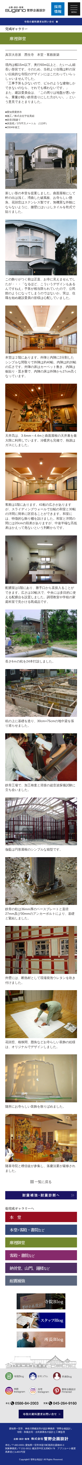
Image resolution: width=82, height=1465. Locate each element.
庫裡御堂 (17, 1242)
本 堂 (15, 1217)
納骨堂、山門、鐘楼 (30, 1268)
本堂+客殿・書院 (27, 1230)
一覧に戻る (43, 1182)
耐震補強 (17, 1281)
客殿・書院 (22, 1255)
